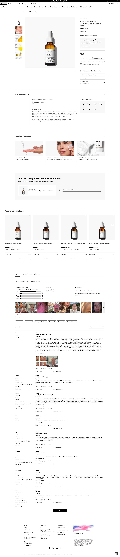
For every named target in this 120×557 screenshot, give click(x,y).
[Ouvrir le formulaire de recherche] (107, 1)
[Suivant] (71, 1)
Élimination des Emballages (45, 529)
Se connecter (61, 532)
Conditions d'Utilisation (83, 544)
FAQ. (81, 63)
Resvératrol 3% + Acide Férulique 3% (13, 243)
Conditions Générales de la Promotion (47, 531)
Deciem (34, 3)
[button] (37, 7)
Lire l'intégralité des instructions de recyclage (87, 159)
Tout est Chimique (27, 538)
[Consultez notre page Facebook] (49, 548)
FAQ (41, 527)
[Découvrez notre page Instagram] (53, 548)
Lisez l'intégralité (25, 159)
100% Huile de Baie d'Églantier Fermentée (99, 243)
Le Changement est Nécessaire (30, 537)
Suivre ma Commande (63, 530)
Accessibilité (26, 534)
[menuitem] (3, 3)
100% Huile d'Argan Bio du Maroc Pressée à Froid (73, 243)
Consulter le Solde (43, 538)
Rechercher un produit (69, 189)
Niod (10, 3)
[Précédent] (48, 1)
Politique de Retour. (95, 64)
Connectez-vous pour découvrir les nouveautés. (60, 2)
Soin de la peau (18, 11)
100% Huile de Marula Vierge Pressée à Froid (43, 243)
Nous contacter (81, 545)
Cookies (63, 554)
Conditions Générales (46, 554)
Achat (41, 537)
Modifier (30, 543)
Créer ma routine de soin (39, 102)
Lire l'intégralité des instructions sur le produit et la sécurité (59, 159)
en (31, 545)
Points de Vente (61, 534)
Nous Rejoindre (27, 529)
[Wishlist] (104, 17)
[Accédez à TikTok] (60, 548)
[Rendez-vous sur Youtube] (57, 548)
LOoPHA (18, 3)
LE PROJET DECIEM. (69, 554)
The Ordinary (4, 3)
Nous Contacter (61, 525)
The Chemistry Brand (26, 3)
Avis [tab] (17, 274)
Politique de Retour (44, 530)
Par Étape (25, 11)
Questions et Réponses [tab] (32, 274)
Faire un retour (61, 527)
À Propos (26, 527)
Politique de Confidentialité (56, 554)
